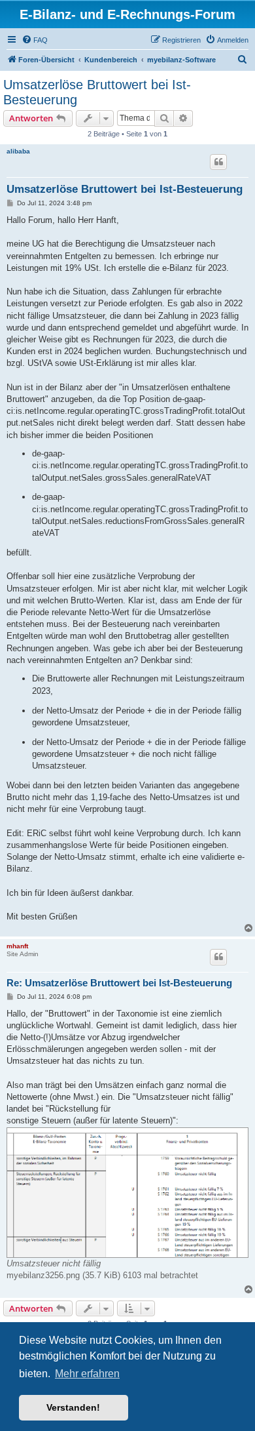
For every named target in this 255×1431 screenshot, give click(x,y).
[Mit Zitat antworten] (218, 162)
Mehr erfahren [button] (87, 1373)
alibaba (18, 151)
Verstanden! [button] (73, 1407)
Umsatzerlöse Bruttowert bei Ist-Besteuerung (97, 92)
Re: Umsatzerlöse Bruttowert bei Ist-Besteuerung (119, 982)
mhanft (17, 946)
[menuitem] (35, 40)
